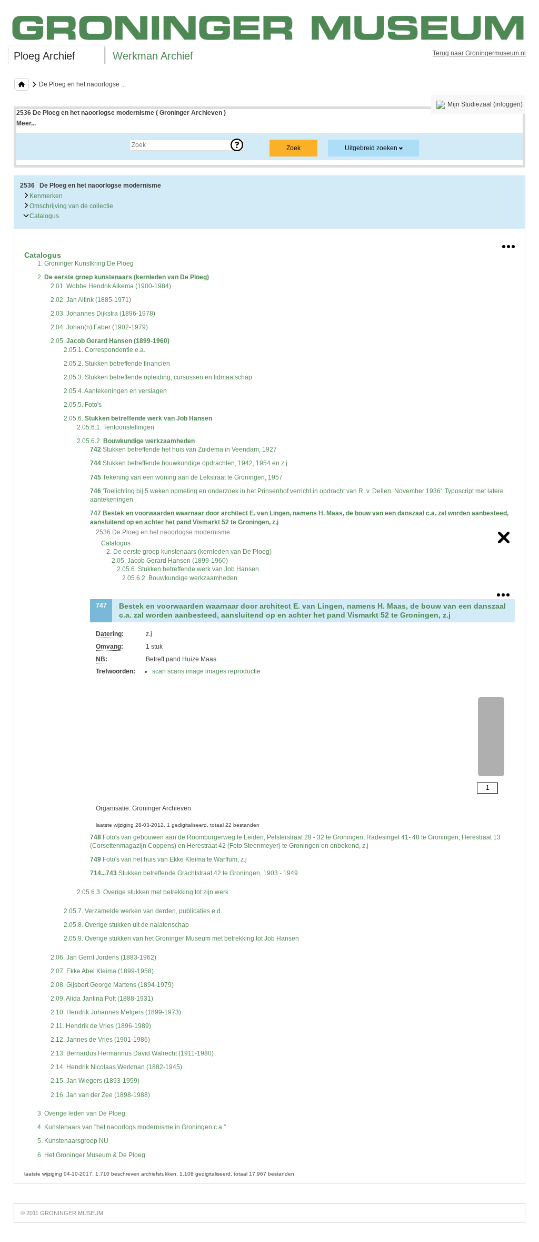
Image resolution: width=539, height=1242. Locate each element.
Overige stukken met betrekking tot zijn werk (152, 892)
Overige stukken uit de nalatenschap (126, 924)
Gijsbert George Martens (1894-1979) (112, 985)
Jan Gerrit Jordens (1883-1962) (103, 957)
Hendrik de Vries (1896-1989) (101, 1026)
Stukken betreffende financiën (117, 363)
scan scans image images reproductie (206, 671)
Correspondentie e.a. (104, 350)
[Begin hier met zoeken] (21, 84)
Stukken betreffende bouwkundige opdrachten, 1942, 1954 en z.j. (189, 463)
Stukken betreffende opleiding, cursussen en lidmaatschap (158, 377)
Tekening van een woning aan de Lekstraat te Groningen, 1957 (186, 477)
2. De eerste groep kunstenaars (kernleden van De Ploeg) (189, 551)
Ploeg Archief (44, 56)
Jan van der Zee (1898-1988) (100, 1095)
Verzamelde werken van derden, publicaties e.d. (143, 911)
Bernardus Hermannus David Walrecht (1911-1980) (132, 1053)
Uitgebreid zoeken (371, 148)
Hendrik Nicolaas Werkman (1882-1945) (116, 1067)
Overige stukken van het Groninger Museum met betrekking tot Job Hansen (181, 938)
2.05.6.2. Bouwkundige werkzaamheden (179, 578)
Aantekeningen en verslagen (115, 391)
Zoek (34, 145)
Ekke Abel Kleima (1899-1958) (102, 971)
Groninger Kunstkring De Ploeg (85, 263)
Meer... (26, 123)
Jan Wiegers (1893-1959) (95, 1080)
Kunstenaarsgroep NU (72, 1141)
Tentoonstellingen (115, 427)
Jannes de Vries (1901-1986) (100, 1039)
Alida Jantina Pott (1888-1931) (102, 998)
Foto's (83, 404)
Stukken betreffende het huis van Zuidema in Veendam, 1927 (183, 449)
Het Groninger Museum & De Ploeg (91, 1155)
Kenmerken (45, 196)
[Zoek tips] (237, 145)
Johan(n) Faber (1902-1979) (99, 327)
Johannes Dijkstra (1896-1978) (103, 313)
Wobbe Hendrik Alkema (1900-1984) (111, 286)
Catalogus (43, 216)
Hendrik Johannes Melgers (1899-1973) (116, 1012)
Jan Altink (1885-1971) (91, 300)
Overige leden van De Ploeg (81, 1113)
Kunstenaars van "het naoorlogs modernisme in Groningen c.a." (131, 1127)
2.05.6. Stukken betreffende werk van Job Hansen (188, 569)
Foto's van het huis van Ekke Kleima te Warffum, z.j (168, 859)
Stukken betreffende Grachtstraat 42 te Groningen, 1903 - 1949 (194, 873)
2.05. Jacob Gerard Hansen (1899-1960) (170, 560)
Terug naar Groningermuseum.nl (479, 53)
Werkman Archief (153, 56)
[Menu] (508, 244)
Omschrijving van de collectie (70, 206)
